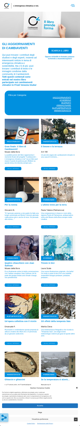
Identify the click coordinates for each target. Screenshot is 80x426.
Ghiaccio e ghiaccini (15, 379)
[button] (77, 388)
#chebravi (65, 100)
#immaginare (63, 105)
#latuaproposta (61, 108)
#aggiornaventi (62, 97)
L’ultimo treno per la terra (54, 205)
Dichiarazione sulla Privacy (45, 423)
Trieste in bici (48, 263)
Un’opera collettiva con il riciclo (20, 321)
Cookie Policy (31, 423)
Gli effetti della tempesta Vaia (55, 321)
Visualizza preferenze (40, 419)
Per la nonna (11, 205)
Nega (40, 412)
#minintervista (62, 110)
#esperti (66, 103)
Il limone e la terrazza (51, 146)
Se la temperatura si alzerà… (55, 379)
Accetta (40, 406)
